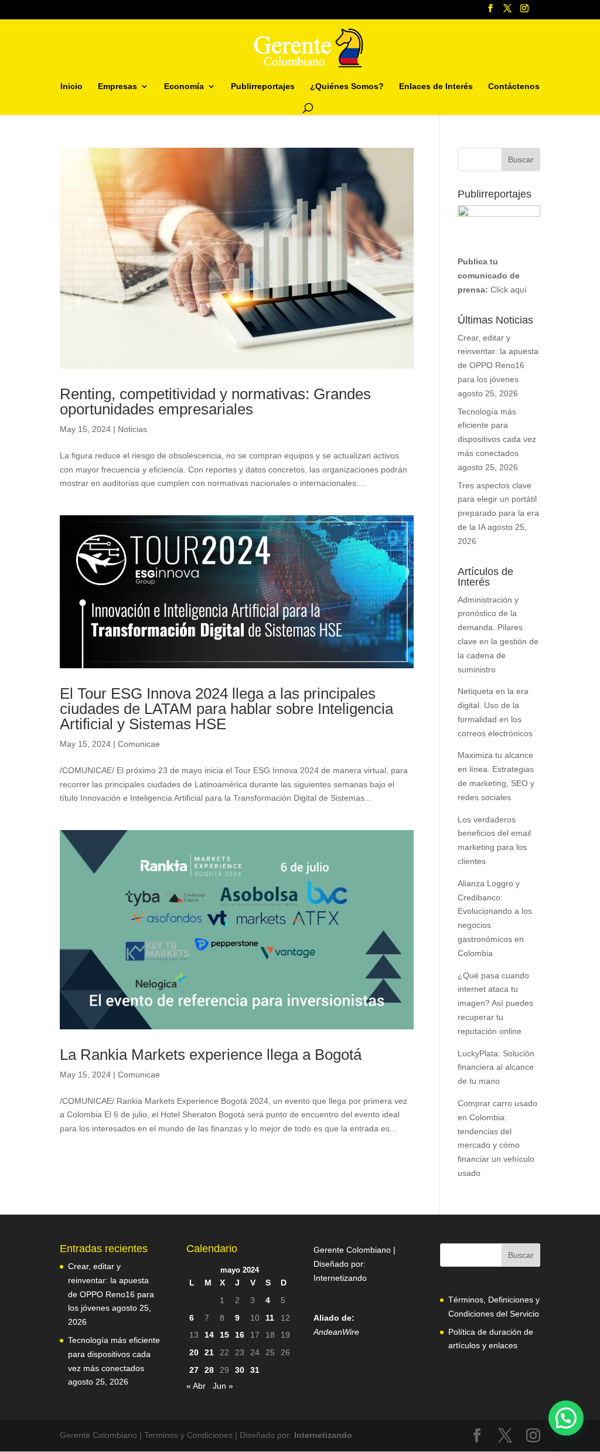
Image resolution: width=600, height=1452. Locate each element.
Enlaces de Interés (436, 86)
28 (209, 1370)
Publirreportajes (263, 86)
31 (255, 1370)
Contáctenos (514, 86)
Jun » (223, 1385)
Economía (184, 86)
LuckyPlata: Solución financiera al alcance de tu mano (496, 1067)
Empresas (117, 86)
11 (269, 1317)
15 (224, 1334)
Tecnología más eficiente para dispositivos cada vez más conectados (114, 1354)
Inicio (71, 86)
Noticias (132, 429)
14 (209, 1334)
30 (239, 1370)
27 (194, 1370)
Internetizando (340, 1278)
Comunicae (139, 744)
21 (209, 1352)
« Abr (196, 1385)
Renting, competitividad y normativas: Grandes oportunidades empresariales (215, 401)
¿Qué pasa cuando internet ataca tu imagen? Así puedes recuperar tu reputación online (495, 1003)
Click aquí (508, 289)
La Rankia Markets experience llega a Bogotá (211, 1054)
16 (239, 1334)
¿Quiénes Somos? (347, 86)
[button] (566, 1418)
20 (194, 1352)
